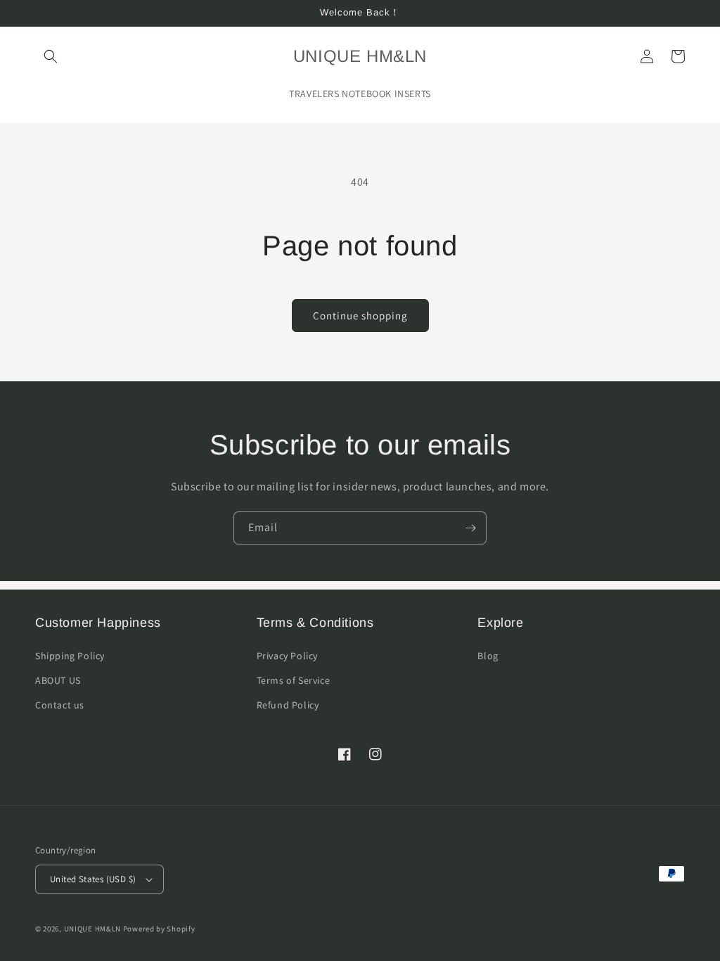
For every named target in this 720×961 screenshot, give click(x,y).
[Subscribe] (470, 528)
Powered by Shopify (159, 929)
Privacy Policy (287, 655)
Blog (487, 655)
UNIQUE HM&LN (92, 929)
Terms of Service (293, 680)
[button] (50, 56)
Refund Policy (288, 705)
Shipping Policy (70, 655)
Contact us (59, 705)
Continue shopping (360, 315)
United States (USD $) (93, 879)
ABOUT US (58, 680)
